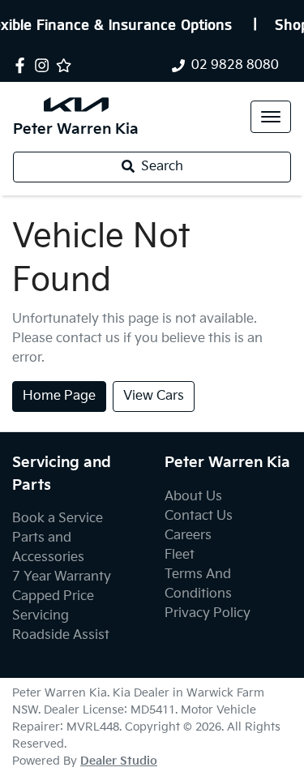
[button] (270, 117)
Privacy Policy (207, 613)
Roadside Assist (60, 635)
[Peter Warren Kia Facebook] (23, 65)
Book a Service (57, 518)
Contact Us (199, 516)
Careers (188, 535)
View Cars (153, 396)
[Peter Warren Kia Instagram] (45, 65)
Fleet (180, 555)
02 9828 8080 (235, 65)
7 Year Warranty (61, 577)
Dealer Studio (118, 761)
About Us (193, 496)
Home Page (59, 396)
